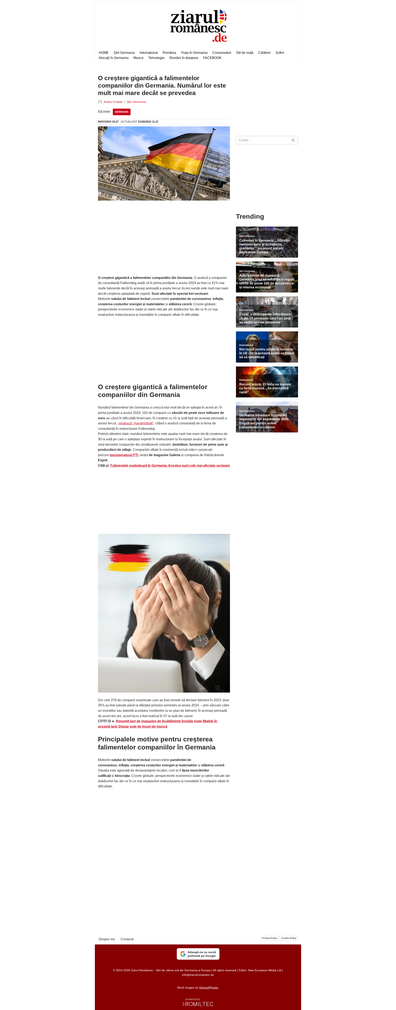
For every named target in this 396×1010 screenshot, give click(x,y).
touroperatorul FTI (124, 455)
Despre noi (107, 939)
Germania (121, 111)
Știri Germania (124, 52)
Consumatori (221, 52)
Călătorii (264, 52)
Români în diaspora (184, 58)
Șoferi (280, 52)
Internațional (149, 52)
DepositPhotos (208, 987)
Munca (138, 58)
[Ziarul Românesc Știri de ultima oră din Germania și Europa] (198, 25)
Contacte (127, 939)
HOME (104, 52)
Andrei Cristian (113, 101)
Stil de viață (244, 52)
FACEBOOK (212, 58)
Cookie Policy (288, 938)
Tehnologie (156, 58)
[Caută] (293, 140)
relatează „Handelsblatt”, (136, 423)
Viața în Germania (194, 52)
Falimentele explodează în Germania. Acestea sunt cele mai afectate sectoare (170, 465)
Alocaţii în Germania (113, 58)
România (169, 52)
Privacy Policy (269, 938)
